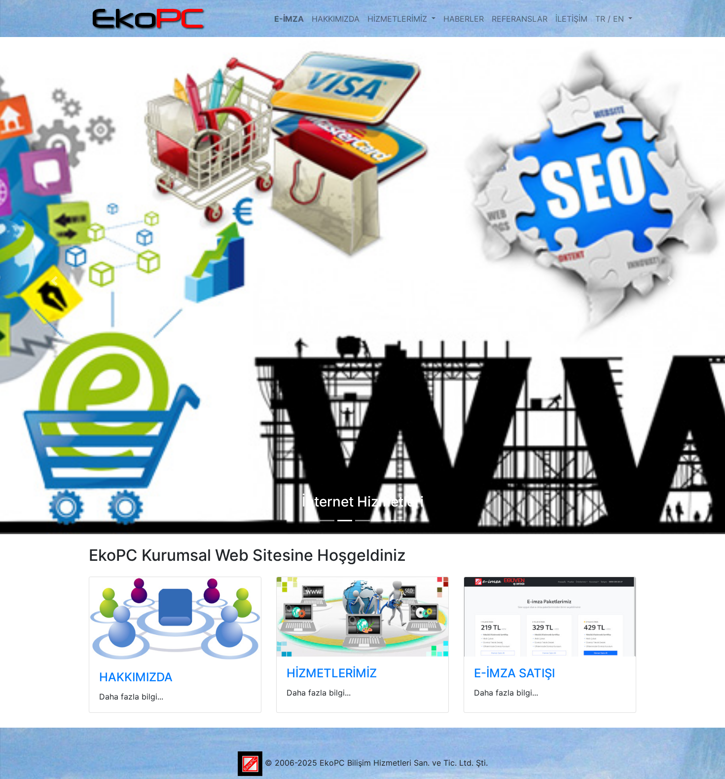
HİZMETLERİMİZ (398, 19)
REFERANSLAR (519, 19)
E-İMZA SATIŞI (514, 673)
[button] (54, 281)
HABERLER (463, 19)
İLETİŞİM (571, 19)
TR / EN (610, 19)
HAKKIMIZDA (336, 19)
